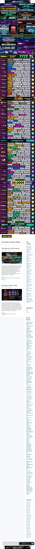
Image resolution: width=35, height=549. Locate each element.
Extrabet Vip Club (29, 269)
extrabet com (28, 364)
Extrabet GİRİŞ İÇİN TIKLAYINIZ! (17, 35)
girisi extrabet (28, 478)
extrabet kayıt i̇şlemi (29, 397)
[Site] (17, 60)
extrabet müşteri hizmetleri (29, 411)
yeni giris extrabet (28, 493)
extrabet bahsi (27, 339)
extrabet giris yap (29, 376)
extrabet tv (28, 443)
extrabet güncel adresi (28, 383)
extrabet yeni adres (29, 462)
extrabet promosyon (28, 427)
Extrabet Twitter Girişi (9, 285)
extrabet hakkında (29, 391)
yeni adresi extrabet (29, 491)
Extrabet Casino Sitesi (6, 313)
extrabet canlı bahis (29, 349)
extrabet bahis (29, 331)
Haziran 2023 (28, 535)
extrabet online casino (28, 418)
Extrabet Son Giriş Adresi (10, 248)
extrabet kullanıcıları (28, 401)
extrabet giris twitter (29, 374)
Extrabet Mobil (28, 408)
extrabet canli (28, 341)
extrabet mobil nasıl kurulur (29, 409)
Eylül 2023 (28, 531)
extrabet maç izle (29, 404)
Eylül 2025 (28, 503)
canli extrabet (29, 323)
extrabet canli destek (29, 343)
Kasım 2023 (28, 528)
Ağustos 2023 (28, 532)
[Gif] (17, 98)
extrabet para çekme (29, 423)
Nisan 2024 (28, 521)
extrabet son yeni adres (28, 437)
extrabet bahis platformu (28, 333)
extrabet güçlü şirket (28, 390)
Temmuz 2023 (28, 534)
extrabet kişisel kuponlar (29, 399)
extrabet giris (29, 367)
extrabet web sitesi (29, 458)
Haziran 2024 (28, 518)
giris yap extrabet (28, 480)
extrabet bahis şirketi (28, 338)
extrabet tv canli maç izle (29, 448)
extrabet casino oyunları (28, 360)
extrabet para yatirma (28, 421)
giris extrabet (28, 477)
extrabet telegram (28, 441)
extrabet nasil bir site (29, 413)
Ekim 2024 (28, 512)
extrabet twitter (28, 455)
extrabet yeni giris (29, 468)
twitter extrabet (28, 490)
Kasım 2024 (28, 510)
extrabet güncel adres (29, 380)
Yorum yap (4, 279)
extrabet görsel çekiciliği (29, 377)
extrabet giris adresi (29, 369)
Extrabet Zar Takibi (29, 254)
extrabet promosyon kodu (29, 431)
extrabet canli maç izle (29, 346)
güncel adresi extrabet (28, 483)
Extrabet (4, 312)
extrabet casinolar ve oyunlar (29, 358)
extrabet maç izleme (28, 406)
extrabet (27, 324)
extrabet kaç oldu (29, 398)
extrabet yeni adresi (29, 465)
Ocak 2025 (28, 509)
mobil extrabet (29, 489)
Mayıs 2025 (28, 506)
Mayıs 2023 (28, 537)
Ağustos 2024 (28, 515)
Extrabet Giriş (28, 247)
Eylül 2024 (28, 513)
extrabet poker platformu (29, 425)
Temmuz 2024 (28, 516)
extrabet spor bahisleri (28, 439)
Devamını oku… (11, 274)
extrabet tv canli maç (29, 445)
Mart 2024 (28, 522)
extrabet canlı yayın (29, 356)
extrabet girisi (29, 372)
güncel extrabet (28, 485)
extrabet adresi (28, 328)
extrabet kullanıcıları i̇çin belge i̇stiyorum (29, 403)
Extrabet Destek (29, 284)
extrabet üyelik (29, 472)
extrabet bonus (29, 340)
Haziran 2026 (28, 502)
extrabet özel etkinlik (28, 471)
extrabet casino (28, 357)
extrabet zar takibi (28, 470)
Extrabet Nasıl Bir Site (29, 416)
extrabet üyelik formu (29, 473)
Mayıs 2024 (28, 519)
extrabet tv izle (29, 451)
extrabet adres (28, 326)
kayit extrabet (29, 487)
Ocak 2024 (28, 525)
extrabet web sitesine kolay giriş (29, 460)
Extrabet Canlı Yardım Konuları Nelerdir (28, 354)
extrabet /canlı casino (29, 325)
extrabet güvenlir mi (29, 388)
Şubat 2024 (28, 524)
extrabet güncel (29, 378)
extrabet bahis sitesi (29, 335)
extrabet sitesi (29, 436)
